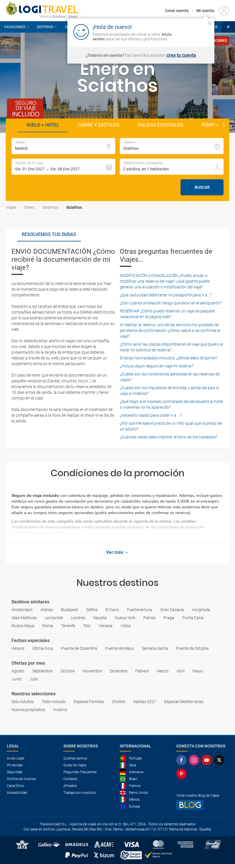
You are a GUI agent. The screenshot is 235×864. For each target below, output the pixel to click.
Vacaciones (14, 27)
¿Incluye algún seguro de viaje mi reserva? (156, 366)
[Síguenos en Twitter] (220, 760)
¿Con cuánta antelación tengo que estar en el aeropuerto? (171, 303)
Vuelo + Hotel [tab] (42, 125)
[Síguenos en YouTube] (207, 760)
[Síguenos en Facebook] (182, 760)
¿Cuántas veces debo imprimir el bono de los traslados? (168, 437)
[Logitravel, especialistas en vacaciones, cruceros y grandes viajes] (42, 8)
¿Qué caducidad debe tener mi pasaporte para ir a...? (165, 295)
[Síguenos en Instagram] (195, 760)
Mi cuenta (205, 10)
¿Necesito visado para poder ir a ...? (150, 415)
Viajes (11, 207)
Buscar (202, 187)
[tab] (49, 234)
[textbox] (63, 146)
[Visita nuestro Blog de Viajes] (202, 805)
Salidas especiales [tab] (160, 125)
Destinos (45, 27)
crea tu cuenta (181, 55)
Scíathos (74, 207)
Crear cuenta (177, 10)
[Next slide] (223, 125)
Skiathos (50, 207)
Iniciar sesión (192, 31)
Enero (29, 207)
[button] (63, 167)
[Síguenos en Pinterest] (182, 774)
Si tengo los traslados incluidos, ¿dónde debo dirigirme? (168, 358)
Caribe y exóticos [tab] (99, 125)
